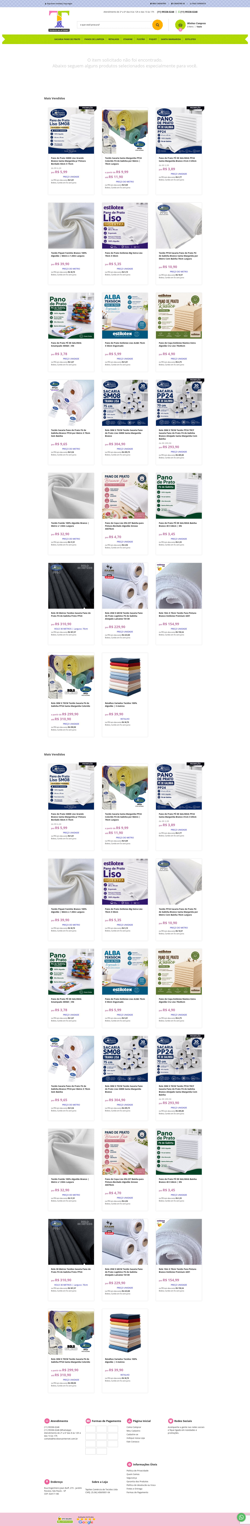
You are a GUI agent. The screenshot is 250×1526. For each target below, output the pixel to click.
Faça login (68, 3)
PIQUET (153, 39)
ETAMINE (128, 39)
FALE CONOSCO (199, 3)
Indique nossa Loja (136, 1438)
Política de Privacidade (137, 1470)
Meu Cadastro (133, 1430)
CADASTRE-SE (179, 3)
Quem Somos (133, 1474)
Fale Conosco (133, 1441)
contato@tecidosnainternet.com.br (61, 1438)
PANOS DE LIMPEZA (94, 39)
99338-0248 (165, 11)
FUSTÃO (141, 39)
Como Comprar (134, 1427)
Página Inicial (142, 1421)
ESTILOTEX (190, 39)
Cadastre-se (132, 1434)
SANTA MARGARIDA (171, 39)
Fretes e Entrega (134, 1488)
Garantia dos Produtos (137, 1481)
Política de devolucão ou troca (141, 1485)
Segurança (132, 1477)
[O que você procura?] (157, 24)
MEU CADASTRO (159, 3)
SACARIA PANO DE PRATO (67, 39)
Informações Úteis (145, 1464)
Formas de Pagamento (137, 1492)
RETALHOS (114, 39)
